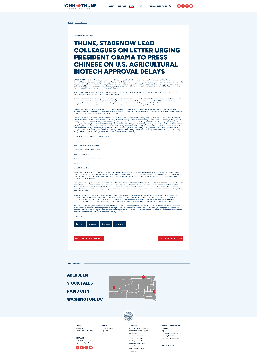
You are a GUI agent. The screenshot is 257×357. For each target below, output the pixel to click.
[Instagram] (187, 6)
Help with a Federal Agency (138, 331)
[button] (80, 224)
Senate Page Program (136, 343)
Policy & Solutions (158, 6)
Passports (132, 351)
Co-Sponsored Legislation (172, 333)
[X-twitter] (179, 6)
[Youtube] (191, 6)
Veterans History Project (171, 338)
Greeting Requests (135, 341)
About (111, 6)
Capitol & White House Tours (139, 328)
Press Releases (81, 23)
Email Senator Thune (83, 340)
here (116, 113)
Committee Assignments (85, 331)
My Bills (164, 331)
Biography (79, 328)
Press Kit (105, 333)
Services (141, 6)
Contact (122, 6)
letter (89, 136)
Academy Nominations (136, 336)
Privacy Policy (169, 345)
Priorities (165, 328)
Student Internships (135, 338)
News (131, 6)
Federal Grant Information (138, 346)
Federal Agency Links (136, 348)
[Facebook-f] (183, 6)
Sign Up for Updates (83, 343)
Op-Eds (105, 331)
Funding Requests (168, 336)
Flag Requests (133, 333)
